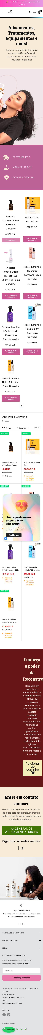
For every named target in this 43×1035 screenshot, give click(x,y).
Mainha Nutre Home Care (32, 463)
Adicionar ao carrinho (32, 766)
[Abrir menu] (3, 12)
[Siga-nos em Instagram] (8, 1014)
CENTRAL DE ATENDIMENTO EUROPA (21, 830)
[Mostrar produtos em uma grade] (36, 428)
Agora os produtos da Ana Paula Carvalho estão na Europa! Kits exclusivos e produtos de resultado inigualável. (22, 54)
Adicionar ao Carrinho (32, 239)
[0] (38, 12)
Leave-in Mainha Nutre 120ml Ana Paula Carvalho (9, 621)
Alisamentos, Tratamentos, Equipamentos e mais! (21, 35)
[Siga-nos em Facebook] (4, 1014)
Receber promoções (21, 978)
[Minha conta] (34, 12)
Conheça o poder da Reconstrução (32, 669)
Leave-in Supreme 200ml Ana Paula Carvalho (9, 464)
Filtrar (8, 428)
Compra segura (23, 177)
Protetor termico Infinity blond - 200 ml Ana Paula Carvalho (10, 569)
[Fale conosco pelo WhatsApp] (8, 1030)
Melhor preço (22, 167)
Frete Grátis (21, 157)
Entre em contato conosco (21, 800)
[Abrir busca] (30, 12)
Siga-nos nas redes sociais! (21, 841)
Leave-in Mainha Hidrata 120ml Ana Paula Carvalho (31, 569)
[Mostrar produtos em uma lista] (39, 428)
